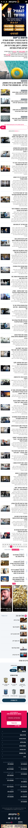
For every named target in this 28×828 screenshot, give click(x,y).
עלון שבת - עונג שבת (22, 766)
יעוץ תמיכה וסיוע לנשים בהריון (21, 784)
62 (9, 544)
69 (19, 546)
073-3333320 (10, 775)
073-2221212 (10, 763)
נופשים (12, 789)
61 (11, 544)
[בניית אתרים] (20, 821)
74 (9, 546)
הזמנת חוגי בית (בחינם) (22, 789)
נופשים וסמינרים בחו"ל (22, 799)
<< (26, 544)
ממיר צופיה (25, 794)
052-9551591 (24, 786)
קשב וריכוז (8, 55)
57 (20, 544)
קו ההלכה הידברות (9, 778)
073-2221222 (24, 763)
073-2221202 (24, 801)
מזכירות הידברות (24, 761)
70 (17, 546)
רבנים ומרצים (23, 749)
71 (15, 546)
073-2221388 (24, 768)
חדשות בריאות (22, 51)
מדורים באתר (23, 734)
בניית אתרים (20, 822)
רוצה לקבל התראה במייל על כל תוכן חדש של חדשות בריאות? (14, 124)
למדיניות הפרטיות (12, 131)
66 (26, 546)
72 (13, 546)
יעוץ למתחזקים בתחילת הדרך (21, 771)
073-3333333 (24, 796)
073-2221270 (10, 791)
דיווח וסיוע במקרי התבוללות (8, 784)
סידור (24, 756)
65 (3, 544)
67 (24, 546)
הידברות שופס (10, 794)
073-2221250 (10, 796)
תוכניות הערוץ (22, 738)
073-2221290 (24, 791)
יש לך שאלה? (4, 615)
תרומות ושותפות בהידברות (8, 761)
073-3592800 (10, 768)
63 (7, 544)
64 (5, 544)
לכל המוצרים (14, 700)
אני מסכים (13, 131)
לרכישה (13, 670)
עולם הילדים (23, 742)
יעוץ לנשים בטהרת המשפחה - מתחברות (21, 778)
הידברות (14, 51)
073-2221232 (24, 773)
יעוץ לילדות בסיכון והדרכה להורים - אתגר (8, 772)
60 (14, 544)
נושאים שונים (22, 745)
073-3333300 (10, 780)
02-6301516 (24, 781)
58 (18, 544)
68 (21, 546)
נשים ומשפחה (22, 752)
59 (16, 544)
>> (3, 546)
